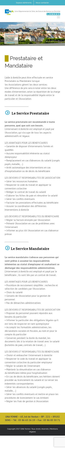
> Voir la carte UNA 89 (11, 42)
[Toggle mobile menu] (58, 17)
